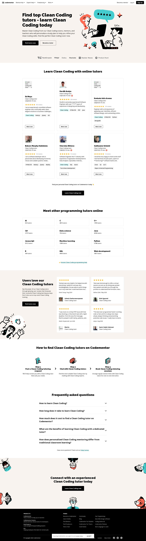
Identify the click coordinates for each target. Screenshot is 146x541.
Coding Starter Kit (100, 521)
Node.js (38, 115)
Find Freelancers (67, 524)
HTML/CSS (73, 110)
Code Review (82, 527)
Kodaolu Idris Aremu (103, 98)
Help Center (85, 450)
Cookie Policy (79, 536)
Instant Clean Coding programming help (74, 262)
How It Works (67, 519)
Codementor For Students (86, 521)
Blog (80, 519)
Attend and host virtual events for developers (36, 521)
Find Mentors (66, 521)
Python (114, 117)
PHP (79, 110)
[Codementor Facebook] (114, 538)
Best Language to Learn (101, 527)
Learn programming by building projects (34, 525)
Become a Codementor (69, 516)
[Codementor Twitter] (118, 538)
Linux (96, 164)
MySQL (48, 164)
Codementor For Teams (85, 524)
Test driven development (67, 168)
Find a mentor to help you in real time (34, 516)
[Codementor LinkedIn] (121, 538)
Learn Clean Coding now (73, 193)
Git (49, 115)
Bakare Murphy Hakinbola (36, 146)
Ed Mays (28, 97)
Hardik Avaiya (65, 91)
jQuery (44, 115)
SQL (71, 164)
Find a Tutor (66, 527)
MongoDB (97, 120)
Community (82, 516)
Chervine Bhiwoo (67, 146)
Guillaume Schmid (102, 146)
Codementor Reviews (101, 524)
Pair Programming (100, 516)
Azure (76, 164)
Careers (100, 538)
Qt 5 (104, 164)
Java (83, 110)
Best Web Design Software (102, 519)
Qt (100, 164)
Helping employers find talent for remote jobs (36, 529)
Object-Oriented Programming (104, 168)
